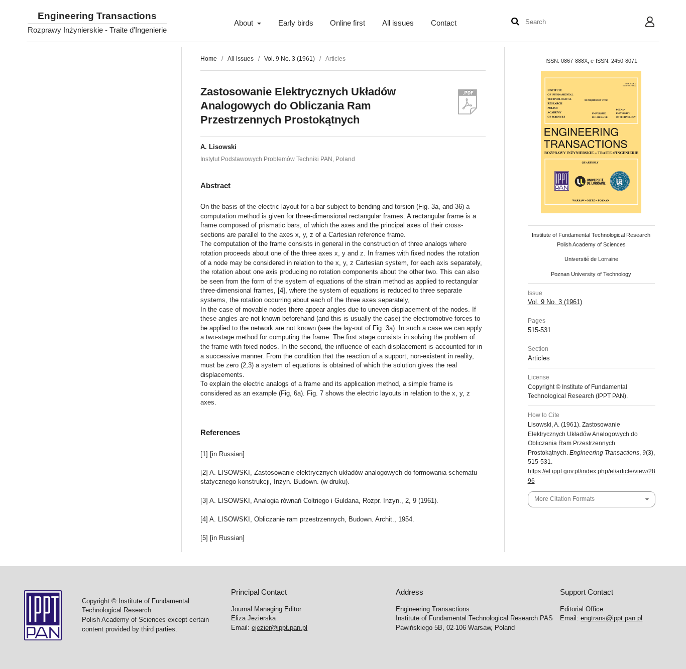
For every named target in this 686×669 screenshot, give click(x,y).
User (642, 23)
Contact (443, 23)
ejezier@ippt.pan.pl (279, 627)
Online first (347, 23)
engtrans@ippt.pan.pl (611, 618)
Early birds (295, 23)
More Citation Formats (564, 498)
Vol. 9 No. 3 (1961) (289, 58)
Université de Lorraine (591, 259)
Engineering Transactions (97, 16)
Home (208, 58)
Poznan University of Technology (591, 274)
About (244, 23)
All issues (398, 23)
